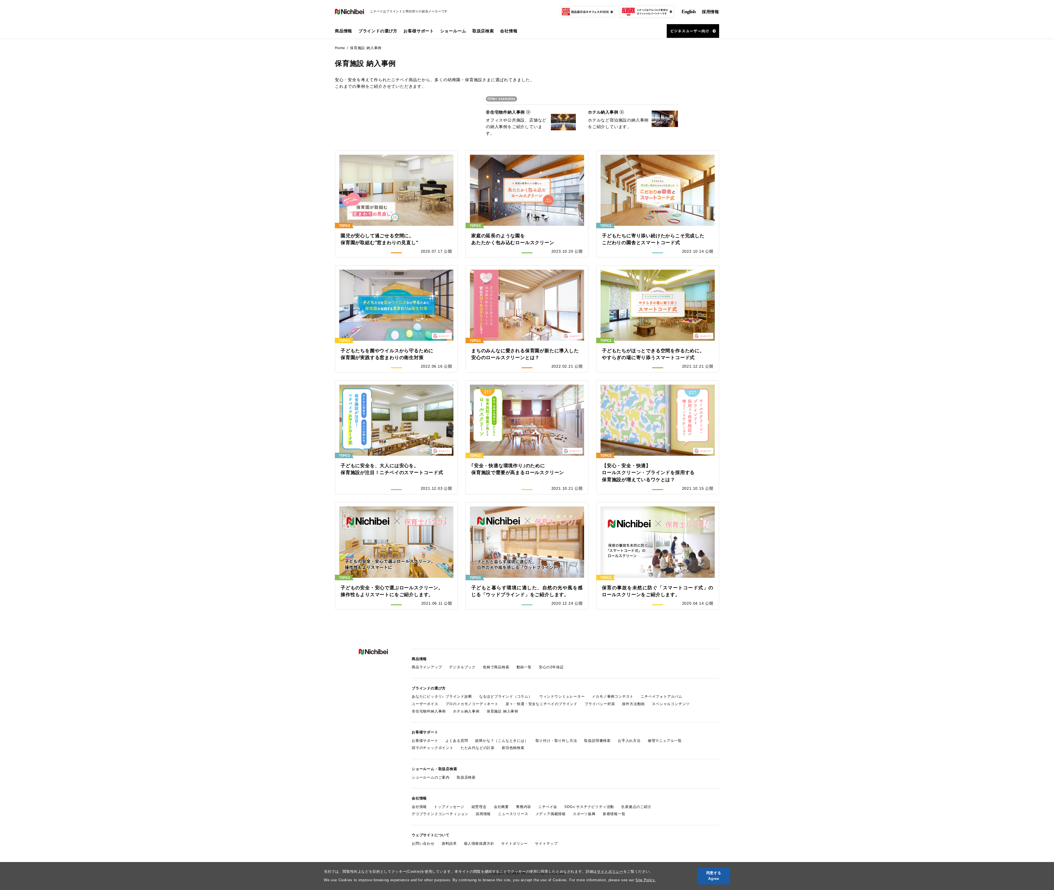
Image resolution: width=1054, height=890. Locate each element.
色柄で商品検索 (496, 667)
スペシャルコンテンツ (671, 704)
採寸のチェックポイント (432, 748)
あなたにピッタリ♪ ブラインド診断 (442, 696)
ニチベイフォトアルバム (661, 696)
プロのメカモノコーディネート (471, 704)
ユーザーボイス (425, 704)
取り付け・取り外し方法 (556, 741)
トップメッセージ (449, 807)
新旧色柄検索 (513, 748)
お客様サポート (425, 741)
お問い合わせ (423, 843)
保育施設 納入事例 (502, 711)
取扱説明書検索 (597, 741)
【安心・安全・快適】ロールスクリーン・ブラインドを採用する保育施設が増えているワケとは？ (648, 472)
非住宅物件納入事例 (429, 711)
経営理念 (479, 807)
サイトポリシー (610, 871)
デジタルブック (462, 667)
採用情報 (710, 11)
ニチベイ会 (547, 807)
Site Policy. (645, 880)
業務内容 (523, 807)
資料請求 (449, 843)
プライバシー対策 (600, 704)
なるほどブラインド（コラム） (505, 696)
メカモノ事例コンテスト (612, 696)
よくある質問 (456, 741)
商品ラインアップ (427, 667)
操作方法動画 (633, 704)
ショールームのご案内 (431, 777)
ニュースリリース (513, 814)
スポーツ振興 (584, 814)
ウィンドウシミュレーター (562, 696)
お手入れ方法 (629, 741)
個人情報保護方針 (479, 843)
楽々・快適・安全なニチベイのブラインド (542, 704)
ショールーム (453, 31)
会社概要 (501, 807)
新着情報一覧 (614, 814)
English (689, 11)
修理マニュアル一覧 (665, 741)
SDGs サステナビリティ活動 (589, 807)
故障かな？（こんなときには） (501, 741)
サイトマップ (546, 843)
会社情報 (419, 807)
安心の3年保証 (551, 667)
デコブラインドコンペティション (440, 814)
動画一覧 (524, 667)
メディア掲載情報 (551, 814)
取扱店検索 (483, 31)
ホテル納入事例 (466, 711)
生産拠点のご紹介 (636, 807)
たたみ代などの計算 (478, 748)
